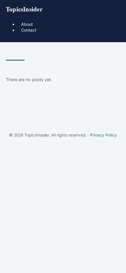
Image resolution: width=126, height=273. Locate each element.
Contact (28, 30)
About (27, 24)
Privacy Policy (103, 135)
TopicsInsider (24, 9)
